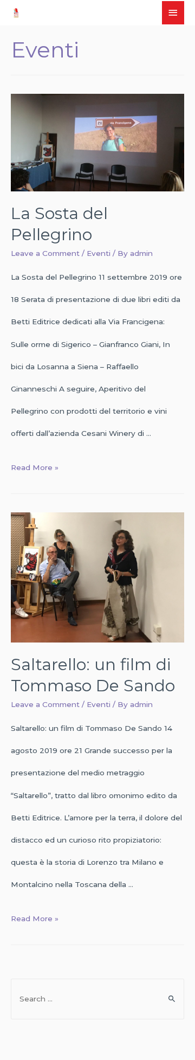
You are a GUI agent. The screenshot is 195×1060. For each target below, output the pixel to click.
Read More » (34, 467)
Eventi (98, 253)
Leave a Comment (45, 253)
